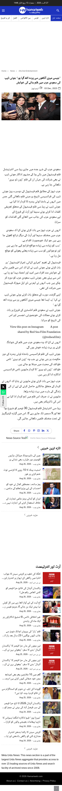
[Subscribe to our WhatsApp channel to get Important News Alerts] (3, 392)
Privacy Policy (49, 781)
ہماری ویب (36, 464)
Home (4, 71)
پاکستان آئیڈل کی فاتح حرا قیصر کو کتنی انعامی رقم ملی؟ (23, 590)
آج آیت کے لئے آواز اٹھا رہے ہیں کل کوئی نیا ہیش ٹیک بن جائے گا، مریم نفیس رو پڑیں (21, 605)
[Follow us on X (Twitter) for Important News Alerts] (3, 386)
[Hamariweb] (31, 10)
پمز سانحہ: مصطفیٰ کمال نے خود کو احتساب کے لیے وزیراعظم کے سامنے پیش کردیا (23, 486)
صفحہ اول (56, 18)
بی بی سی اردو (35, 582)
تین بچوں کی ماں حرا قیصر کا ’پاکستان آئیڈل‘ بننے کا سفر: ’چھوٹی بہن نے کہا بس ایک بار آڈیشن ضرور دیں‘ (21, 662)
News (12, 71)
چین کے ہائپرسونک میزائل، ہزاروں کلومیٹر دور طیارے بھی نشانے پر (24, 458)
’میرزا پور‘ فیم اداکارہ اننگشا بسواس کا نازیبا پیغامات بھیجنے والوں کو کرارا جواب (21, 720)
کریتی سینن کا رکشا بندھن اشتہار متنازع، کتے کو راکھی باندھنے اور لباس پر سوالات (21, 734)
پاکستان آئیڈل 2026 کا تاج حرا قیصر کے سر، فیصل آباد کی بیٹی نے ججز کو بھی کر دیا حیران (22, 706)
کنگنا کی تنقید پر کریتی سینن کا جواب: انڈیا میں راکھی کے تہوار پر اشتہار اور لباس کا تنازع (21, 576)
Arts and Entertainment (28, 71)
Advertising (35, 781)
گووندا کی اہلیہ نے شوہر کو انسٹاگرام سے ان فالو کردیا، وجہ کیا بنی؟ (21, 691)
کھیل (15, 18)
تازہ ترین (45, 18)
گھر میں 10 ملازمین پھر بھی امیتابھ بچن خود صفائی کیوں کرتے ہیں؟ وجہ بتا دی (22, 677)
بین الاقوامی (25, 18)
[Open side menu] (3, 10)
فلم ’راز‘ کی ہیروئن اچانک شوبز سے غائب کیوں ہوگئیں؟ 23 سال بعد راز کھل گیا (21, 634)
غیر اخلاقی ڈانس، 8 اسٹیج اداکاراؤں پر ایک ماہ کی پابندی (21, 619)
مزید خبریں (31, 515)
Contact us (22, 781)
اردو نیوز (35, 89)
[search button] (57, 10)
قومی (36, 18)
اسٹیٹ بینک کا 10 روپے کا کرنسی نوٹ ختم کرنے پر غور (21, 472)
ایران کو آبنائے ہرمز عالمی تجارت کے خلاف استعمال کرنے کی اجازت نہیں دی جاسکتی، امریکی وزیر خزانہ (21, 501)
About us (10, 781)
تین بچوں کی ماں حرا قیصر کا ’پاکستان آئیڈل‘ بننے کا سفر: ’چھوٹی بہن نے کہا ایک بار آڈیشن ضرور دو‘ (21, 648)
